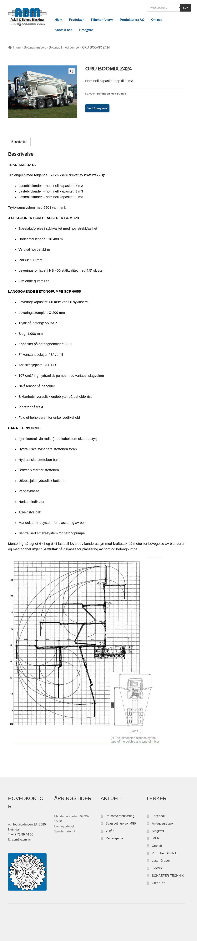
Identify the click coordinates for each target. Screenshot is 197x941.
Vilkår (110, 831)
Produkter (76, 19)
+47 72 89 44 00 (22, 834)
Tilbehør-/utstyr (102, 19)
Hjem (58, 19)
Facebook (158, 816)
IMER (155, 838)
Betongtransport (35, 47)
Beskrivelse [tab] (19, 141)
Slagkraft (158, 831)
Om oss (156, 19)
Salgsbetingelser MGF (121, 823)
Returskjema (114, 838)
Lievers (157, 868)
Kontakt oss (63, 30)
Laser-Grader (161, 860)
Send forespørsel (97, 108)
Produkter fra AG (132, 19)
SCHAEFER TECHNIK (168, 875)
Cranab (157, 845)
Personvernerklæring (120, 816)
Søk (185, 7)
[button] (71, 71)
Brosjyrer (86, 30)
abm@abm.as (21, 839)
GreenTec (158, 883)
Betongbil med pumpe (64, 47)
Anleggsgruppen (163, 823)
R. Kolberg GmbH (164, 853)
